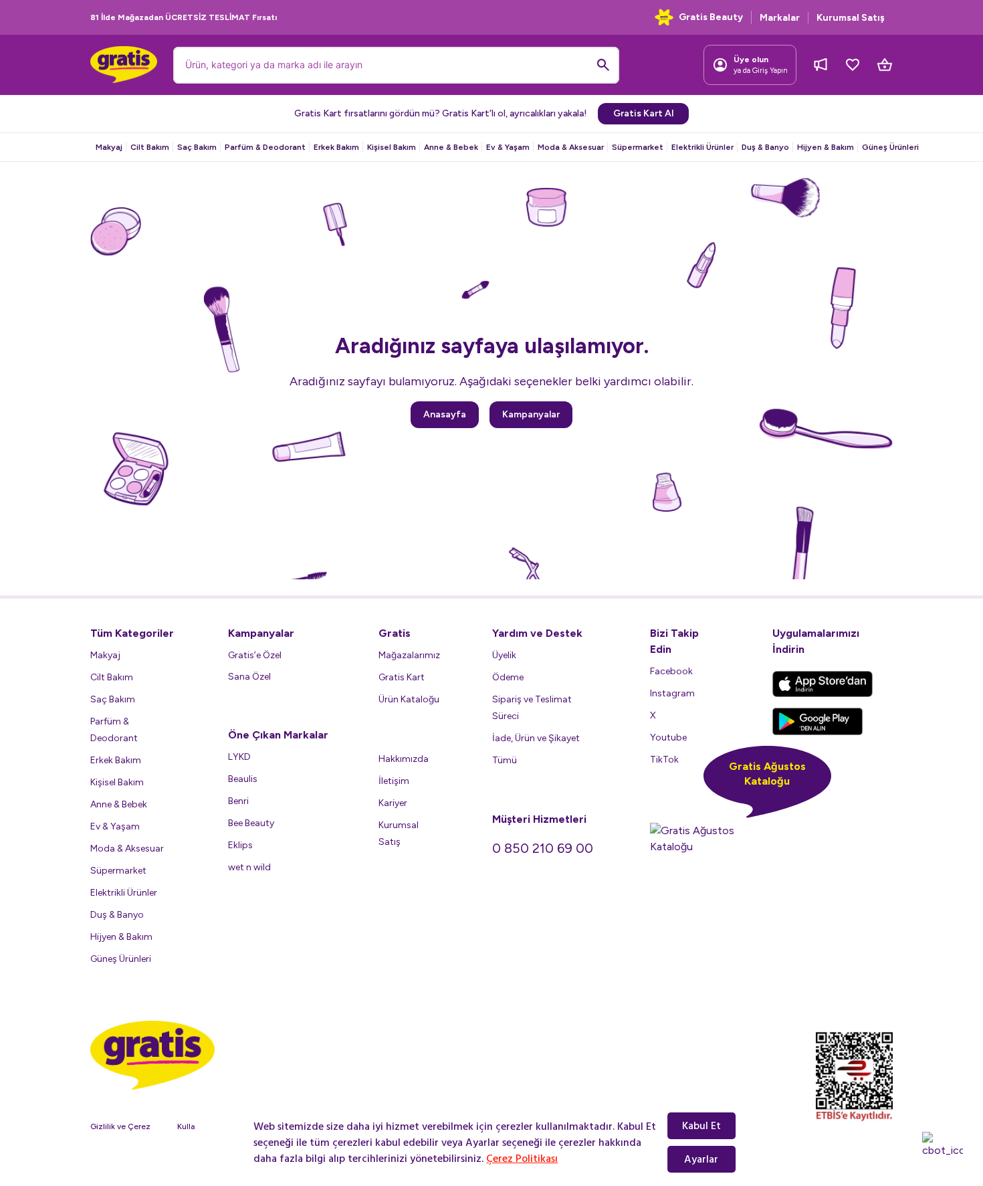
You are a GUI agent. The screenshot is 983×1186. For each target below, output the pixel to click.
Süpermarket (637, 147)
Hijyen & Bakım (825, 147)
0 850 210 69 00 (542, 848)
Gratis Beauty (711, 17)
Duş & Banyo (765, 147)
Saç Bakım (197, 147)
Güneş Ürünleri (890, 147)
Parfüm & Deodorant (265, 147)
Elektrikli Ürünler (702, 147)
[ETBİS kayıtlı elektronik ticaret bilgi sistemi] (854, 1077)
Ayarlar (701, 1159)
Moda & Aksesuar (571, 147)
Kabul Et (701, 1125)
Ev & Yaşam (508, 147)
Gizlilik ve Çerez (120, 1126)
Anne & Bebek (451, 147)
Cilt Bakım (149, 147)
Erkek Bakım (336, 147)
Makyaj (109, 147)
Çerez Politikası (522, 1158)
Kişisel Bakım (391, 147)
